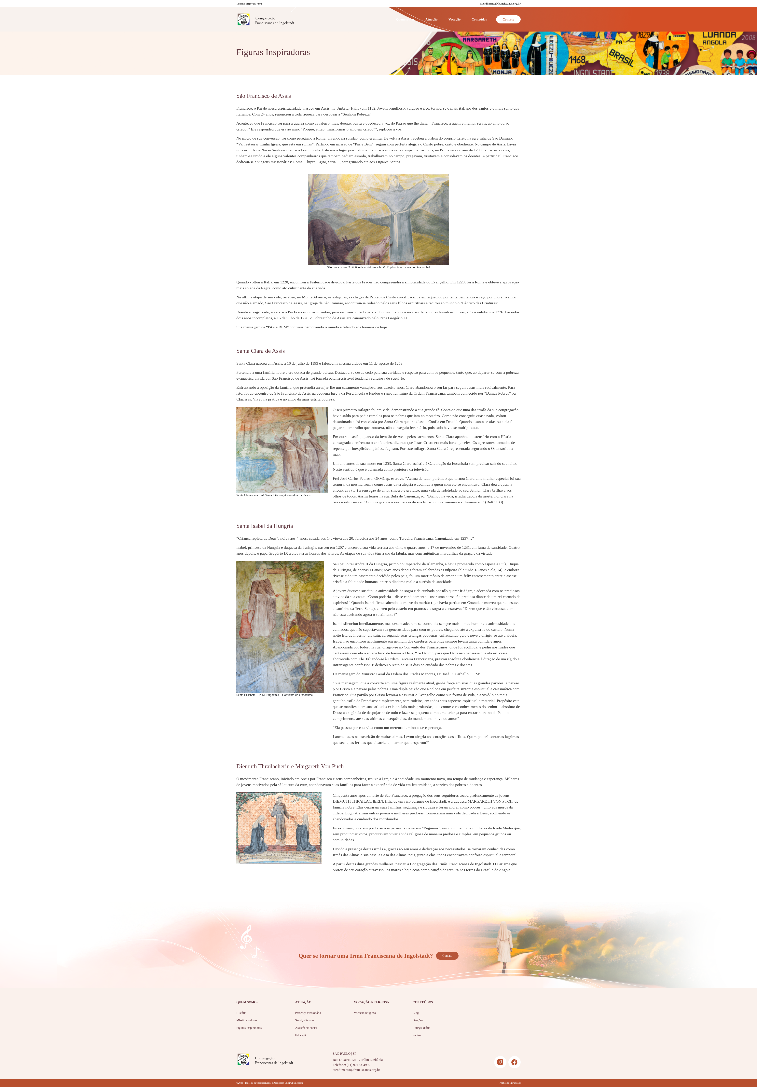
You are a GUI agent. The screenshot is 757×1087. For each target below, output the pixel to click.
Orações (418, 1020)
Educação (301, 1035)
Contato (508, 19)
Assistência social (306, 1027)
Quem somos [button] (405, 19)
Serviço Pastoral (305, 1020)
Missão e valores (246, 1020)
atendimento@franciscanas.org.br (356, 1070)
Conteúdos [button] (479, 19)
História (241, 1012)
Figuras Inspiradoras (249, 1027)
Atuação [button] (431, 19)
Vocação (454, 19)
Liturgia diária (421, 1027)
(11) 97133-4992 (254, 3)
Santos (417, 1035)
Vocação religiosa (365, 1012)
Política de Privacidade (510, 1082)
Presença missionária (308, 1012)
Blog (416, 1012)
